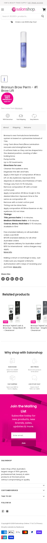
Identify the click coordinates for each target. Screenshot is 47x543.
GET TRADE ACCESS (35, 3)
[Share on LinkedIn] (17, 279)
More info (8, 252)
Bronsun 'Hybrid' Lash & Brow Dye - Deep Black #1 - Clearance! (14, 328)
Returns (27, 127)
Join (24, 443)
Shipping (16, 127)
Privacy (39, 523)
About (6, 127)
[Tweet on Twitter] (7, 279)
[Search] (42, 16)
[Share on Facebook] (3, 279)
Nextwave (20, 527)
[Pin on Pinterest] (21, 279)
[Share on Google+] (12, 279)
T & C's (33, 523)
